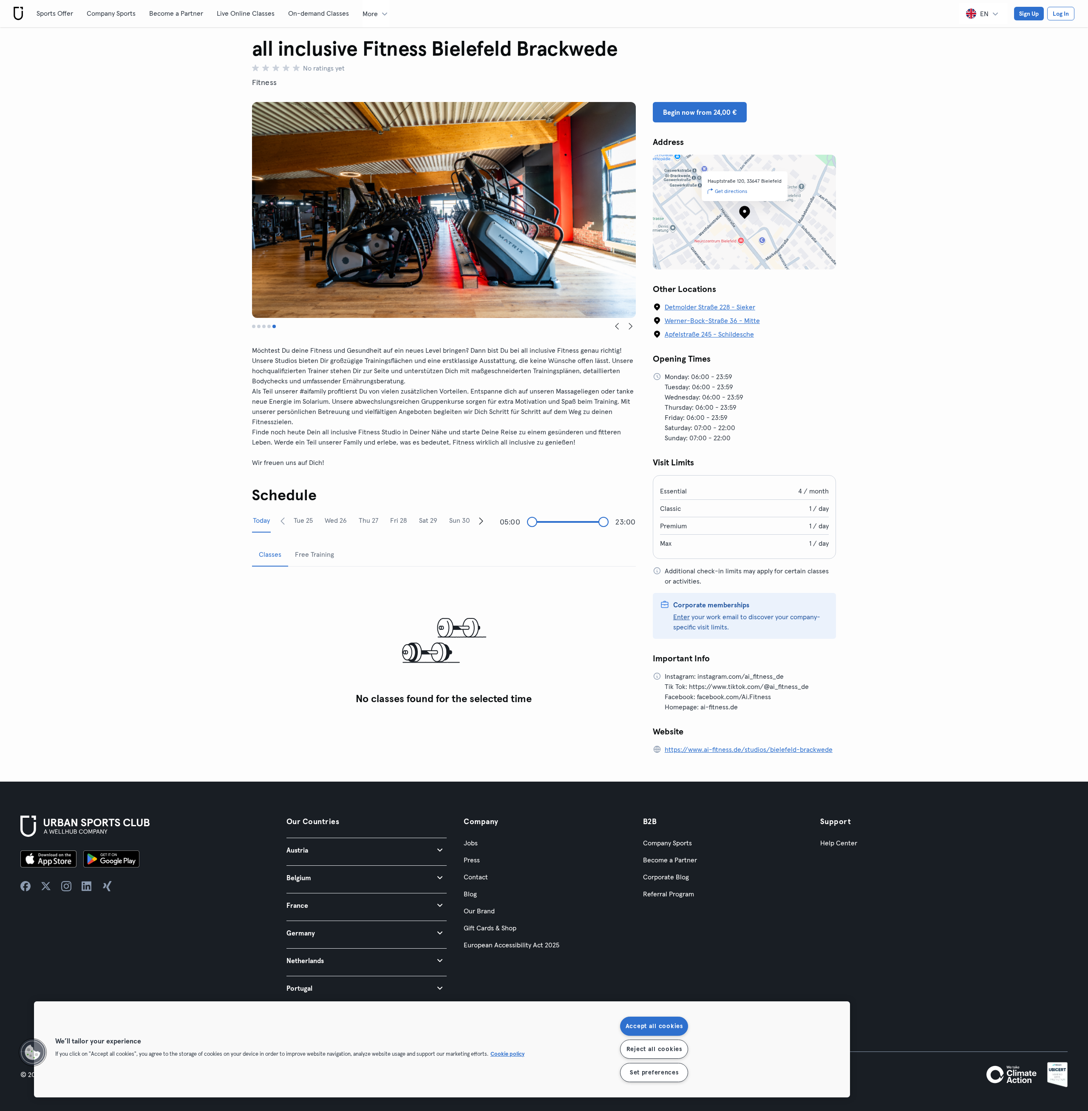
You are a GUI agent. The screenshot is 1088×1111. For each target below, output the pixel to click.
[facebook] (25, 886)
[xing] (107, 886)
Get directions (731, 191)
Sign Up (1029, 13)
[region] (442, 1049)
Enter (681, 616)
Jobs (471, 843)
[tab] (253, 326)
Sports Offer (55, 13)
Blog (470, 894)
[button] (366, 850)
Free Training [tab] (314, 554)
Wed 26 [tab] (336, 520)
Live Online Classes (246, 13)
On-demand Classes (318, 13)
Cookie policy (507, 1054)
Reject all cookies (654, 1049)
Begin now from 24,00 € (700, 112)
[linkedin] (87, 886)
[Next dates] (481, 520)
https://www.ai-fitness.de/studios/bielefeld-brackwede (749, 749)
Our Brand (479, 911)
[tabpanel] (444, 641)
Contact (476, 877)
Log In (1061, 13)
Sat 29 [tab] (428, 520)
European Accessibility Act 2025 (511, 945)
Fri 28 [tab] (398, 520)
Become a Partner (176, 13)
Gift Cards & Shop (490, 928)
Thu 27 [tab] (368, 520)
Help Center (838, 843)
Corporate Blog (666, 877)
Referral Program (668, 894)
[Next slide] (631, 326)
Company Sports (111, 13)
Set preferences (654, 1072)
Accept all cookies (654, 1026)
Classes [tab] (270, 554)
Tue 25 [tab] (303, 520)
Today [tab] (261, 520)
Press (472, 860)
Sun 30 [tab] (459, 520)
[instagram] (66, 886)
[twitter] (46, 886)
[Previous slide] (617, 326)
